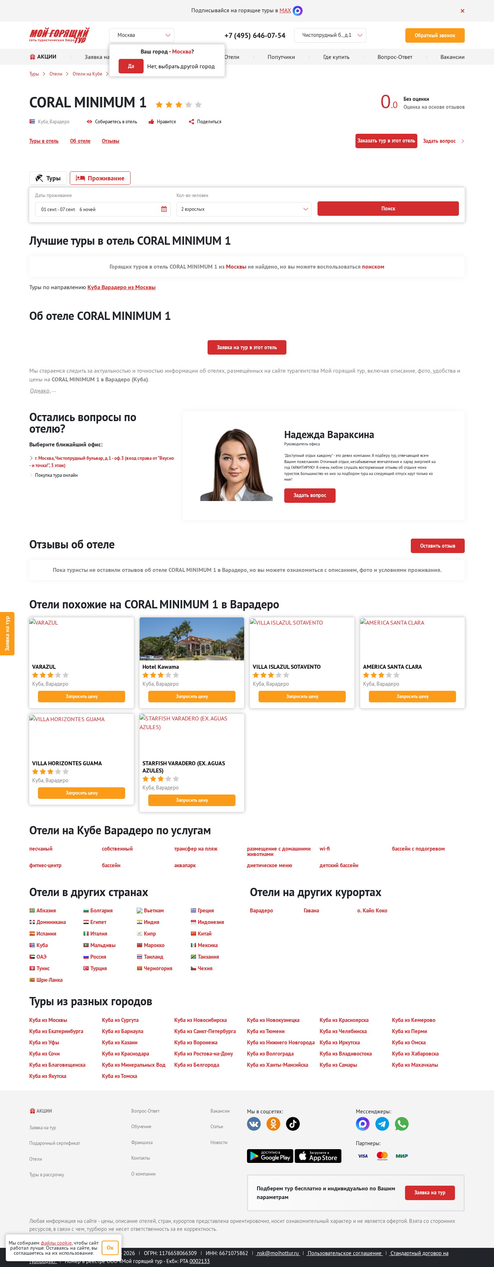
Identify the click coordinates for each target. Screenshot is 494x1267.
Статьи (216, 1126)
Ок (110, 1247)
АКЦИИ (44, 1111)
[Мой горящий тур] (59, 35)
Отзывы (110, 141)
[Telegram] (382, 1124)
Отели (56, 74)
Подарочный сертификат (54, 1143)
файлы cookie (56, 1243)
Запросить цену (82, 696)
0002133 (199, 1261)
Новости (218, 1142)
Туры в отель (44, 141)
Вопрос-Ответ (145, 1111)
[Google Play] (270, 1156)
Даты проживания (53, 195)
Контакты (140, 1158)
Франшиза (142, 1142)
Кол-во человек (192, 195)
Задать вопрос (440, 141)
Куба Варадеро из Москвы (122, 287)
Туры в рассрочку (46, 1174)
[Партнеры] (410, 1156)
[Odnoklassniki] (273, 1124)
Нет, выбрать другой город (181, 66)
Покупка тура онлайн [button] (56, 475)
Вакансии (220, 1111)
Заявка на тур (7, 633)
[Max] (298, 10)
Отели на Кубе (87, 74)
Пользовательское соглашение (344, 1253)
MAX (285, 10)
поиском (373, 266)
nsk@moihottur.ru (278, 1253)
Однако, (40, 390)
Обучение (141, 1126)
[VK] (254, 1124)
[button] (112, 121)
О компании (143, 1174)
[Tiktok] (293, 1124)
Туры (34, 74)
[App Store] (318, 1156)
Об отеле (80, 141)
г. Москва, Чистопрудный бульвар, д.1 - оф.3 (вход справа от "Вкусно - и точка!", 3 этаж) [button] (101, 461)
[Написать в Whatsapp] (402, 1124)
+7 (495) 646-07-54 (255, 35)
